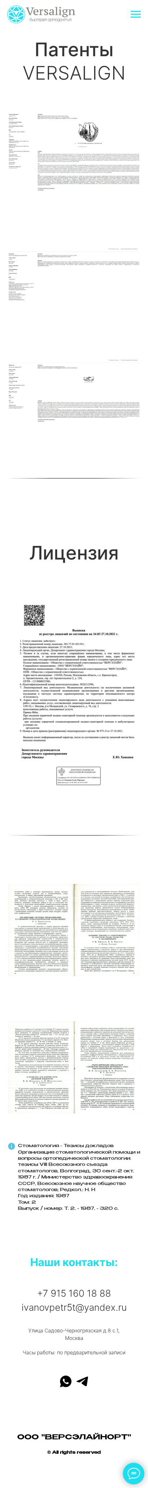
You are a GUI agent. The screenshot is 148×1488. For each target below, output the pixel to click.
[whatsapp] (66, 1381)
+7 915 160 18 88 (74, 1293)
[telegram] (82, 1381)
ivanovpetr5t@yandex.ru (74, 1307)
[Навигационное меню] (136, 14)
